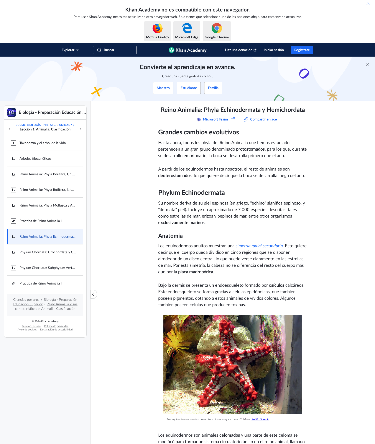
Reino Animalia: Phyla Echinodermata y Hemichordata (48, 236)
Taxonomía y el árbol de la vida (43, 143)
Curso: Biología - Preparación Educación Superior (36, 125)
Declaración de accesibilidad (56, 329)
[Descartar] (368, 3)
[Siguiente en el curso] (80, 129)
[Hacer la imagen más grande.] (232, 364)
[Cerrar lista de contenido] (93, 294)
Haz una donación (238, 50)
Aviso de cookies (27, 329)
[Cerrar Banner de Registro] (367, 64)
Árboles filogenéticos (35, 158)
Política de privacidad (56, 326)
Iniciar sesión (274, 50)
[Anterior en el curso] (9, 129)
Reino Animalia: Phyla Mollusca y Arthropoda (48, 205)
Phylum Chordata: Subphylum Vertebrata (48, 268)
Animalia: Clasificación (58, 309)
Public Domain (260, 419)
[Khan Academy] (188, 50)
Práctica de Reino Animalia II (41, 283)
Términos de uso (31, 326)
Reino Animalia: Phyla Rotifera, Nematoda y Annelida (48, 190)
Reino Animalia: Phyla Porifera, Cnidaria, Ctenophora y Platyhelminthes (48, 174)
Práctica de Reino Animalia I (41, 221)
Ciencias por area (26, 299)
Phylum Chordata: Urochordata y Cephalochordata (48, 252)
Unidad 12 (66, 125)
